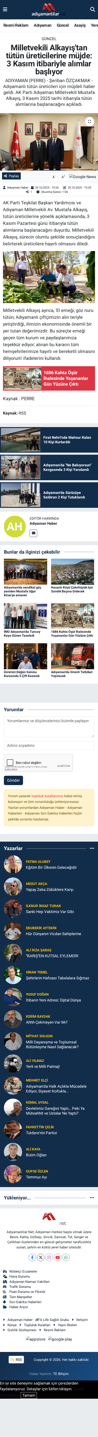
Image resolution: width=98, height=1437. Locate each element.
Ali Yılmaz (35, 1061)
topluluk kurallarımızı (47, 796)
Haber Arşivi (18, 1307)
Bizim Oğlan (36, 1155)
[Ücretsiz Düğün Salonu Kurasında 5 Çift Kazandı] (25, 656)
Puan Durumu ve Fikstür (27, 1292)
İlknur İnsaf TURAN (43, 906)
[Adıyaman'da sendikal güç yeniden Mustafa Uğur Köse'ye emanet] (25, 571)
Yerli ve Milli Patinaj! (43, 1066)
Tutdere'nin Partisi (41, 1133)
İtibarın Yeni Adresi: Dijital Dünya (53, 1000)
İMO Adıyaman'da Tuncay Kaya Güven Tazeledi (22, 633)
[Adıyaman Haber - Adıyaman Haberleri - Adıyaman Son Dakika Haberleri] (49, 10)
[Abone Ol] (82, 176)
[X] (40, 1257)
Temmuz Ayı (36, 1177)
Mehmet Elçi (37, 1080)
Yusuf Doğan (37, 994)
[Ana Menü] (5, 9)
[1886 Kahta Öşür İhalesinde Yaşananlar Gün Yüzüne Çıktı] (72, 615)
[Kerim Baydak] (13, 1019)
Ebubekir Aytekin (41, 928)
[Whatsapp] (66, 1257)
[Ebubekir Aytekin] (13, 930)
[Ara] (92, 9)
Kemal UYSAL (37, 1102)
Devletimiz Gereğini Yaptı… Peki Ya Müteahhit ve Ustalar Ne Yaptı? (55, 1110)
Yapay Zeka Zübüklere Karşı (49, 889)
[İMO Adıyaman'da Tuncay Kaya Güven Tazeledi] (25, 615)
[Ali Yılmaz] (13, 1063)
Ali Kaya (33, 1149)
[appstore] (36, 1340)
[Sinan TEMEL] (13, 975)
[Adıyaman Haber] (15, 526)
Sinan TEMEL (37, 972)
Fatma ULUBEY (38, 862)
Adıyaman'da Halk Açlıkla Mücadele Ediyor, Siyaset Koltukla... (56, 1088)
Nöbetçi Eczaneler (23, 1271)
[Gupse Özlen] (13, 1174)
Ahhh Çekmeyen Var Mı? (46, 1022)
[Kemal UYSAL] (13, 1107)
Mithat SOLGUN (39, 1036)
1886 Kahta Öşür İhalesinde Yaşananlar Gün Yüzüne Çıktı (72, 633)
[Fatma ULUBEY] (13, 864)
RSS (18, 1360)
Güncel (63, 25)
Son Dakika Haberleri (25, 1302)
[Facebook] (32, 1257)
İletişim (82, 1320)
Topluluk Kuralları (37, 1325)
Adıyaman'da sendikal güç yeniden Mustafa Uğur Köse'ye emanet (22, 591)
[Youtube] (57, 1257)
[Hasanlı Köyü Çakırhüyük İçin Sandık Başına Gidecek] (72, 571)
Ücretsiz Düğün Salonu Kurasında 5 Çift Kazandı (22, 674)
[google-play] (60, 1340)
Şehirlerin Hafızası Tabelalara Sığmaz (57, 978)
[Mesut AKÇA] (13, 886)
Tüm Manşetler (20, 1297)
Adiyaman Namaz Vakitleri (29, 1282)
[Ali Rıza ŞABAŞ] (13, 952)
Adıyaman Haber (17, 187)
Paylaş (14, 176)
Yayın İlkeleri (67, 1325)
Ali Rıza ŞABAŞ (38, 950)
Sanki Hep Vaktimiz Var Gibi (50, 911)
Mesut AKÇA (36, 884)
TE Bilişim (61, 1374)
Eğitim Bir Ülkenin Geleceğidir (51, 867)
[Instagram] (49, 1257)
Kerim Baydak (38, 1016)
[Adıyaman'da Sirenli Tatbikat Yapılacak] (72, 656)
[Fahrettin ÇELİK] (13, 1129)
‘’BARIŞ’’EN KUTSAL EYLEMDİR (52, 956)
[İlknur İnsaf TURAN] (13, 908)
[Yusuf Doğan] (13, 997)
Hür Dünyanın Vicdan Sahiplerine (53, 933)
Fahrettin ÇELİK (40, 1127)
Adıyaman (42, 25)
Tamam (28, 1395)
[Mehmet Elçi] (13, 1085)
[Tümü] (92, 848)
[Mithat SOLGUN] (13, 1041)
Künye (12, 1325)
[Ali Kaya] (13, 1151)
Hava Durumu (19, 1276)
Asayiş (79, 25)
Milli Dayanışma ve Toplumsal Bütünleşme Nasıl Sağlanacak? (52, 1044)
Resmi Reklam (15, 25)
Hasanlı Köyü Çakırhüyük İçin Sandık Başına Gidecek (72, 589)
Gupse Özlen (37, 1171)
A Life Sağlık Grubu (54, 1320)
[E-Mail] (33, 533)
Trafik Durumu (20, 1287)
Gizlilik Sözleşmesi (22, 1330)
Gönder (13, 780)
